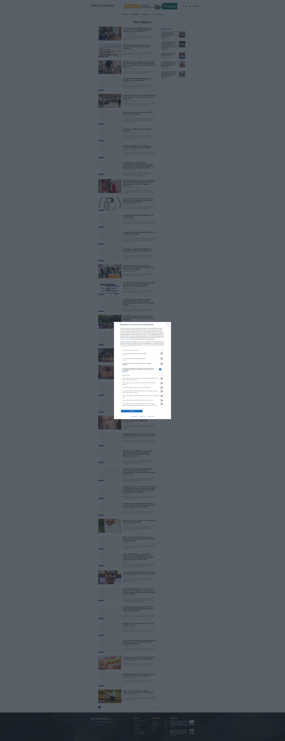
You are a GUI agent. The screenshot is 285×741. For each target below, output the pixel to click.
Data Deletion (134, 416)
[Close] (168, 324)
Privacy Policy (151, 416)
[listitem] (142, 350)
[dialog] (142, 370)
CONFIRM (132, 411)
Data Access (142, 416)
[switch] (161, 353)
